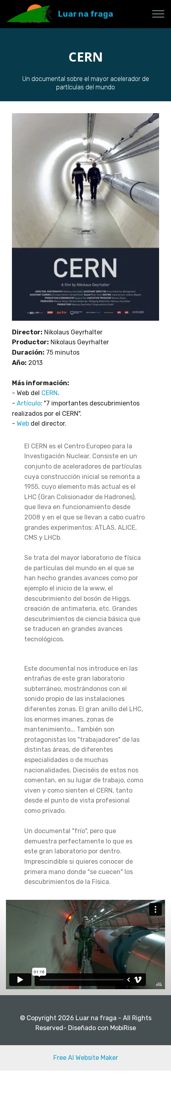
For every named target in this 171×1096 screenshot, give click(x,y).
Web (24, 423)
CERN (49, 393)
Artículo (29, 403)
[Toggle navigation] (158, 14)
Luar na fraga (85, 14)
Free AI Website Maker (85, 1057)
